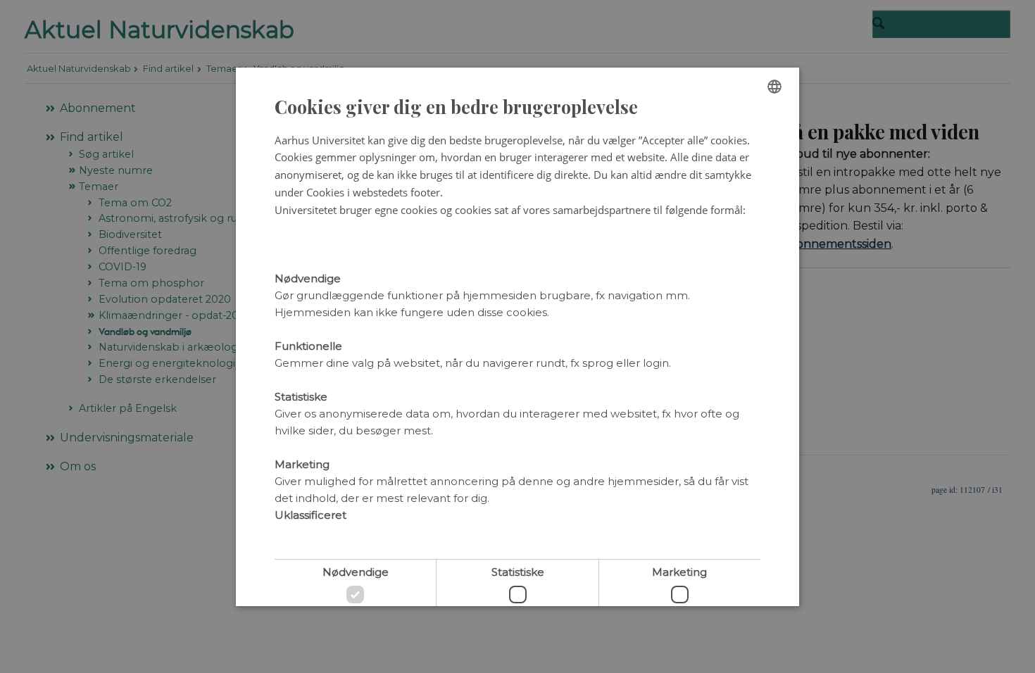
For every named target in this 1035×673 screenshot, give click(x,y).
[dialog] (517, 337)
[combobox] (774, 87)
